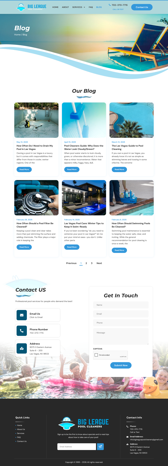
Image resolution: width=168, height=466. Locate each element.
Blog (99, 7)
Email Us (35, 313)
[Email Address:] (127, 437)
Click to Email (36, 317)
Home (55, 7)
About (65, 7)
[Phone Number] (22, 331)
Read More (24, 169)
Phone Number (39, 329)
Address (35, 343)
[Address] (22, 348)
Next (99, 263)
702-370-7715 (37, 333)
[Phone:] (127, 426)
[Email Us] (22, 315)
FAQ (91, 7)
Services (77, 7)
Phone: (133, 426)
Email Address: (136, 436)
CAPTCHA (97, 349)
